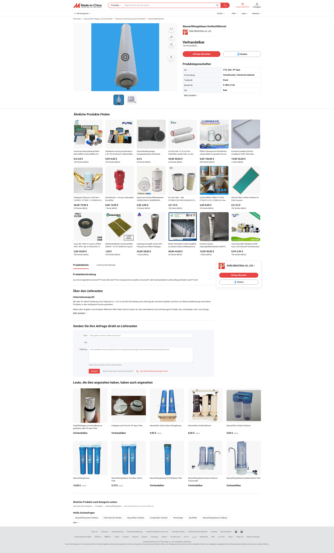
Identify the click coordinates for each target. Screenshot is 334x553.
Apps (244, 13)
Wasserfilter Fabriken (135, 517)
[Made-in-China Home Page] (87, 5)
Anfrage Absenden (201, 54)
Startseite (77, 18)
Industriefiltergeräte (156, 18)
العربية (194, 537)
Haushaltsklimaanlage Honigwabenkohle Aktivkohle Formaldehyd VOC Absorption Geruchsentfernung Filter (149, 153)
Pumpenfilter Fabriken (159, 517)
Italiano (164, 537)
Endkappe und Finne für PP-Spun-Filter (127, 425)
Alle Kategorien (83, 13)
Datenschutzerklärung (134, 532)
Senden (94, 371)
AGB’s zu (266, 544)
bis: (86, 342)
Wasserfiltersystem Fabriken (86, 517)
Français (126, 537)
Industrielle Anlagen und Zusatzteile (98, 18)
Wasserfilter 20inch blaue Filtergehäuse (165, 425)
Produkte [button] (115, 5)
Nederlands (204, 537)
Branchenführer (226, 532)
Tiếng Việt (239, 537)
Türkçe (230, 537)
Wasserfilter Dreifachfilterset (199, 425)
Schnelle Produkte (178, 532)
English (88, 537)
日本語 (116, 537)
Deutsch (144, 537)
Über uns (94, 532)
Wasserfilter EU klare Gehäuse (238, 425)
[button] (217, 5)
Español (135, 537)
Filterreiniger (178, 517)
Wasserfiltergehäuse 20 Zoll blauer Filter (166, 478)
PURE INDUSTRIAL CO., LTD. (200, 31)
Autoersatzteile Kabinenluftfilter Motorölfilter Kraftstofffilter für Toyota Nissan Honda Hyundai (86, 153)
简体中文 (98, 537)
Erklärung (104, 532)
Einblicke (214, 532)
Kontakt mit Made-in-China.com (157, 532)
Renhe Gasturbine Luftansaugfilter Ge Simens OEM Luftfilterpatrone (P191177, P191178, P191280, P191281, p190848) (182, 245)
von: (85, 335)
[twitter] (242, 532)
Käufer (220, 13)
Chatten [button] (243, 54)
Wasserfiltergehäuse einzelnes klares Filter (243, 478)
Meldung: (83, 349)
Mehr (75, 522)
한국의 (186, 537)
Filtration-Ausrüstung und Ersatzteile (130, 18)
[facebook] (236, 532)
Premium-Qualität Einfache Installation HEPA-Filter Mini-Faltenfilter (242, 153)
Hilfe (233, 13)
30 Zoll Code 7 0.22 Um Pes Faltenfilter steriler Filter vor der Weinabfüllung (180, 153)
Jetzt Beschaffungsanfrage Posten (152, 371)
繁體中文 (108, 537)
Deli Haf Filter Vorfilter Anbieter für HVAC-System (245, 198)
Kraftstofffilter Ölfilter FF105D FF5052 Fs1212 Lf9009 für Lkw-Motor (213, 199)
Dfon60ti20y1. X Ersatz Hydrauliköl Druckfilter (119, 198)
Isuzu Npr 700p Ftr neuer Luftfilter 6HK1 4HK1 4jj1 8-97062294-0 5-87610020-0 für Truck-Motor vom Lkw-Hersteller (87, 245)
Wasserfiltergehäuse (81, 478)
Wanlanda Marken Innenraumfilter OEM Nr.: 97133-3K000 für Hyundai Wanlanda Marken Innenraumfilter (119, 245)
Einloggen (257, 7)
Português (154, 537)
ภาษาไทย (221, 537)
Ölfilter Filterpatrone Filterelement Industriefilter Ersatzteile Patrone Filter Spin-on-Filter (213, 153)
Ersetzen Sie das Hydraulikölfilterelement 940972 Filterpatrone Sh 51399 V (213, 245)
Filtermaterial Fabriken (113, 517)
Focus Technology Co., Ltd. (165, 542)
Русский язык (175, 537)
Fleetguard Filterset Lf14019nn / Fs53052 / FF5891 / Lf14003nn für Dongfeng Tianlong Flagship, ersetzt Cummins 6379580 (88, 199)
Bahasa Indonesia (253, 537)
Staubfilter (193, 517)
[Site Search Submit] (225, 5)
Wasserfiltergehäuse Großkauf (215, 517)
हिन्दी (212, 537)
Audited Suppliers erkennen (197, 532)
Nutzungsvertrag (117, 532)
